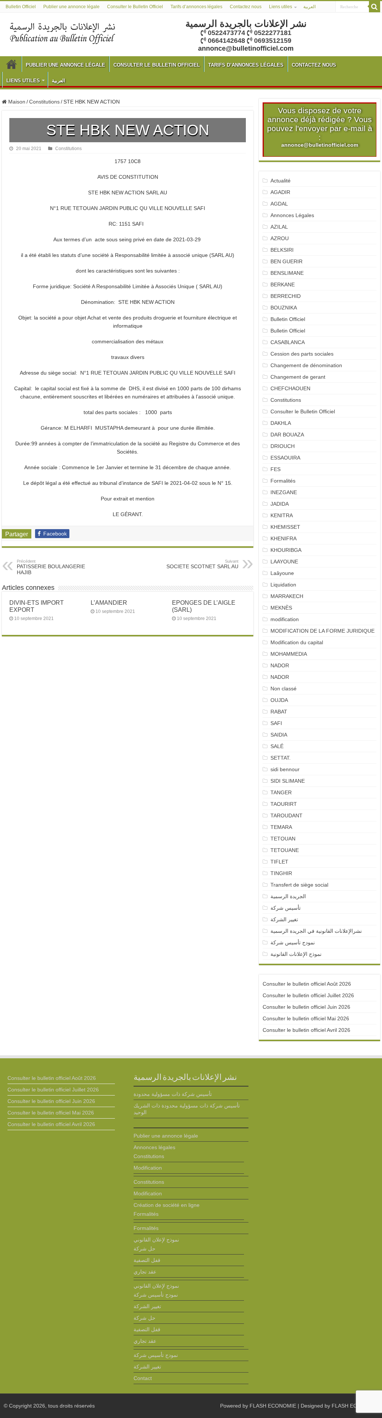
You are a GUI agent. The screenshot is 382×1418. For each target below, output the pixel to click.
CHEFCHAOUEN (290, 388)
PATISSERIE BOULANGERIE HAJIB (51, 567)
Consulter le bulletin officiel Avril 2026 (306, 1030)
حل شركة (145, 1249)
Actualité (280, 181)
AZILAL (279, 227)
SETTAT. (280, 758)
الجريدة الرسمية (288, 896)
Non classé (283, 688)
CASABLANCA (287, 342)
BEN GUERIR (286, 261)
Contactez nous (246, 6)
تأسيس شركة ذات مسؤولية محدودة (173, 1094)
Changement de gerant (297, 377)
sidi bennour (285, 769)
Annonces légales (154, 1147)
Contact (143, 1378)
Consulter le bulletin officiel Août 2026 (307, 984)
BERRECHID (286, 296)
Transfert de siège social (299, 885)
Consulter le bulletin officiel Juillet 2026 (308, 995)
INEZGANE (283, 492)
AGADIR (280, 192)
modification (284, 619)
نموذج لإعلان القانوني (156, 1240)
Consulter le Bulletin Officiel (135, 6)
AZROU (279, 238)
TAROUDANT (287, 815)
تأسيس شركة (285, 908)
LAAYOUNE (284, 562)
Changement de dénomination (306, 365)
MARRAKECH (286, 596)
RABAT (278, 712)
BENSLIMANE (287, 273)
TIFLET (279, 862)
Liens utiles (280, 6)
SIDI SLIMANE (290, 781)
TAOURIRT (285, 804)
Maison (16, 102)
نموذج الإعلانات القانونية (296, 954)
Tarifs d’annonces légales (196, 6)
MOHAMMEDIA (288, 654)
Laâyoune (282, 573)
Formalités (282, 481)
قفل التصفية (147, 1260)
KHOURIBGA (285, 550)
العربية (309, 6)
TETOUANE (284, 850)
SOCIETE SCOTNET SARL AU (202, 564)
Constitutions (44, 102)
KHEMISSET (285, 527)
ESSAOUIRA (285, 458)
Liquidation (283, 585)
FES (275, 469)
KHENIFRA (283, 538)
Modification (148, 1168)
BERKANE (282, 284)
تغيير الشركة (284, 919)
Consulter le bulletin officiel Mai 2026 (306, 1018)
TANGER (281, 792)
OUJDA (279, 700)
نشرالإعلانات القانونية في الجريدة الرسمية (316, 931)
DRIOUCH (282, 446)
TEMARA (284, 827)
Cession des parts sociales (302, 354)
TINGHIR (281, 873)
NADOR (279, 665)
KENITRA (281, 515)
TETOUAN (282, 839)
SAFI (276, 723)
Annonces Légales (292, 215)
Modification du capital (296, 642)
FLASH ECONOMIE (273, 1406)
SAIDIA (278, 735)
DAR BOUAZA (287, 435)
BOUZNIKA (283, 308)
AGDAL (279, 204)
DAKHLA (280, 423)
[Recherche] (374, 6)
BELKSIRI (282, 250)
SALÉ (277, 746)
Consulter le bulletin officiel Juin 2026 (306, 1007)
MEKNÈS (281, 608)
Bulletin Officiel (21, 6)
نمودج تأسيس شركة (292, 942)
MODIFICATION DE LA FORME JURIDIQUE (322, 631)
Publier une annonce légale (71, 6)
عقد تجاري (145, 1272)
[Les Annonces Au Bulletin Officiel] (62, 32)
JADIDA (279, 504)
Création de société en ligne (167, 1205)
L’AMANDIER (109, 602)
